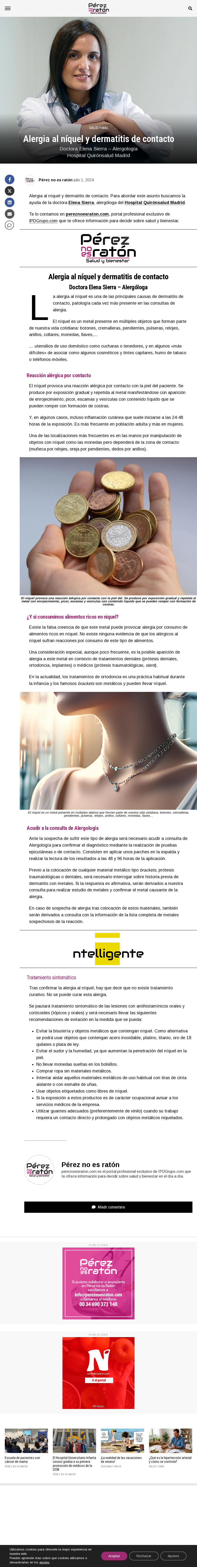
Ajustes (173, 1556)
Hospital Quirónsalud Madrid (155, 202)
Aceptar (114, 1556)
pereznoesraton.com (87, 214)
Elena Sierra (81, 202)
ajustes (44, 1562)
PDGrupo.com (44, 220)
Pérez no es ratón (56, 180)
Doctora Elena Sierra (92, 287)
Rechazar (143, 1556)
